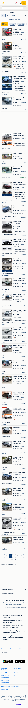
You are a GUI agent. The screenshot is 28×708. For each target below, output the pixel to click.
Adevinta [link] (16, 686)
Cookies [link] (16, 676)
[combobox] (12, 7)
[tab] (3, 15)
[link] (3, 3)
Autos (11, 24)
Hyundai (20, 24)
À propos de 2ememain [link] (7, 686)
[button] (16, 3)
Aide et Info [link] (4, 673)
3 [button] (17, 556)
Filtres (5, 24)
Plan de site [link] (4, 689)
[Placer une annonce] (23, 3)
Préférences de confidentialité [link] (5, 681)
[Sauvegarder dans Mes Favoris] (10, 30)
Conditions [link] (17, 673)
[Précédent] (6, 556)
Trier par (12, 12)
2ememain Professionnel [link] (5, 669)
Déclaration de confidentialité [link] (5, 676)
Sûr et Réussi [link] (17, 668)
